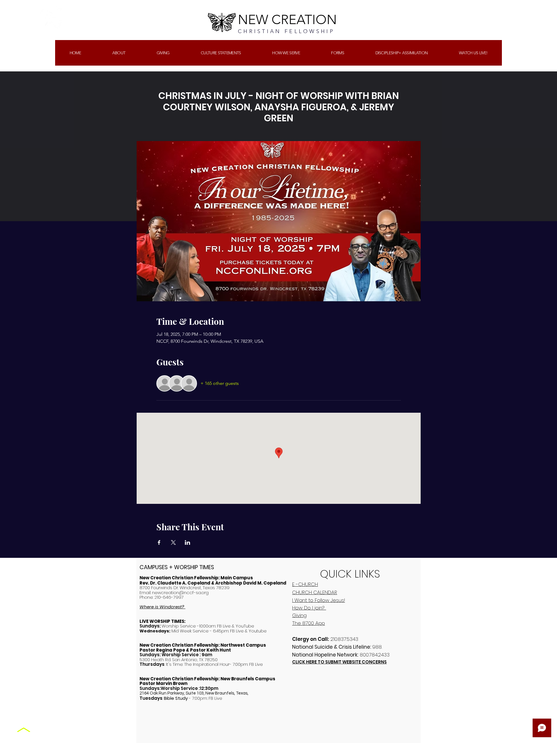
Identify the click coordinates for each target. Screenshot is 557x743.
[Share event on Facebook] (159, 542)
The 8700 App (308, 623)
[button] (163, 53)
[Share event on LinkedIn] (187, 542)
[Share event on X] (173, 542)
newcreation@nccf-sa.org (180, 592)
